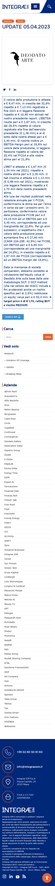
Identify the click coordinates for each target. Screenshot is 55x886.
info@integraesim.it (30, 767)
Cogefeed (9, 427)
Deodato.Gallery (12, 441)
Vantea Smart (11, 712)
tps (6, 708)
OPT (6, 608)
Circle (7, 423)
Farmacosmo (11, 486)
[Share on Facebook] (9, 90)
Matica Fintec (11, 595)
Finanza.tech (10, 495)
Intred (7, 559)
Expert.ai (9, 482)
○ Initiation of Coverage (16, 360)
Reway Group (11, 654)
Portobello (9, 622)
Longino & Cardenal (14, 586)
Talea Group (10, 699)
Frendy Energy (11, 518)
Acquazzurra (10, 396)
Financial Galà (11, 491)
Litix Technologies (13, 581)
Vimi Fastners (11, 717)
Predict (7, 631)
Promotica (9, 635)
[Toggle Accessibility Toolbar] (47, 878)
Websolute (9, 726)
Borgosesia (10, 414)
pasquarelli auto (12, 617)
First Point (9, 504)
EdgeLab (8, 464)
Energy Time (10, 473)
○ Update (9, 367)
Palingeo (8, 613)
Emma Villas (10, 468)
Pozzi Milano (10, 626)
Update (20, 21)
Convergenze (11, 436)
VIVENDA (9, 721)
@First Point (10, 391)
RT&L (7, 663)
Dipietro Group (12, 450)
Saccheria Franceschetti (16, 667)
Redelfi (7, 640)
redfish (8, 645)
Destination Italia (13, 445)
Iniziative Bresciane (14, 550)
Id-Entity (9, 536)
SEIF (6, 672)
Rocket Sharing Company (17, 658)
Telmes (7, 703)
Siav (6, 681)
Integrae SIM (11, 554)
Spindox (8, 694)
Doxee (7, 454)
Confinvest (9, 432)
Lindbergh (9, 577)
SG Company (11, 676)
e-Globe (8, 459)
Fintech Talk (10, 500)
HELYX (7, 527)
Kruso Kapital (11, 572)
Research (8, 21)
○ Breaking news (12, 374)
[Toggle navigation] (35, 6)
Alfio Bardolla (11, 400)
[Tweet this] (4, 90)
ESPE (7, 477)
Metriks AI (9, 599)
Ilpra (6, 545)
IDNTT (7, 541)
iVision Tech (10, 568)
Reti (6, 649)
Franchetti (9, 513)
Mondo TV (9, 604)
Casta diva (9, 418)
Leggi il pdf (11, 317)
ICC (6, 531)
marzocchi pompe (13, 590)
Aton (6, 405)
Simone (8, 685)
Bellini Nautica (11, 409)
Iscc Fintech (10, 563)
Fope (6, 509)
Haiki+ (7, 522)
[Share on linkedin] (15, 90)
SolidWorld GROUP (14, 690)
